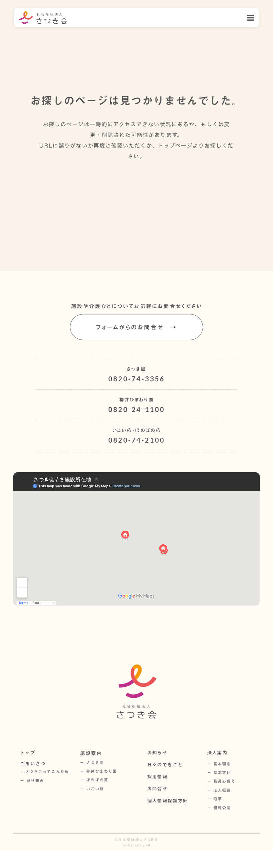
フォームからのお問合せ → (136, 327)
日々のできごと (165, 764)
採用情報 (157, 776)
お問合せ (157, 788)
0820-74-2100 (136, 440)
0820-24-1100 (136, 409)
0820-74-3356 (136, 379)
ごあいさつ (33, 763)
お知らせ (157, 752)
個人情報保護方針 (167, 800)
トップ (27, 752)
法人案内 (217, 752)
